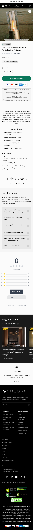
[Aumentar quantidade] (10, 71)
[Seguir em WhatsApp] (25, 477)
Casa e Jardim (5, 457)
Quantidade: (5, 68)
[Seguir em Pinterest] (12, 477)
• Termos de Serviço (7, 415)
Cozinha (4, 451)
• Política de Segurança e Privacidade (8, 428)
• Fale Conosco (22, 430)
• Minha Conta (22, 434)
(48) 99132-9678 (13, 471)
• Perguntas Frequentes (21, 418)
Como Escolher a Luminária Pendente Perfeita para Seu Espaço (14, 352)
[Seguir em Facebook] (3, 477)
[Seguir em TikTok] (21, 477)
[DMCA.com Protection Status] (16, 500)
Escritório (4, 454)
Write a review (16, 292)
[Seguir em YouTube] (16, 477)
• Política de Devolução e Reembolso (8, 423)
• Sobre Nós (21, 415)
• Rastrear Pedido (23, 427)
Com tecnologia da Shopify (18, 482)
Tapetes (4, 448)
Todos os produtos (7, 442)
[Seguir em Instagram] (7, 477)
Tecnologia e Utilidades (8, 460)
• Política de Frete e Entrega (7, 418)
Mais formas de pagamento (10, 61)
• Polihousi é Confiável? (21, 423)
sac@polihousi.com (10, 469)
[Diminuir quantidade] (4, 71)
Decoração (4, 445)
